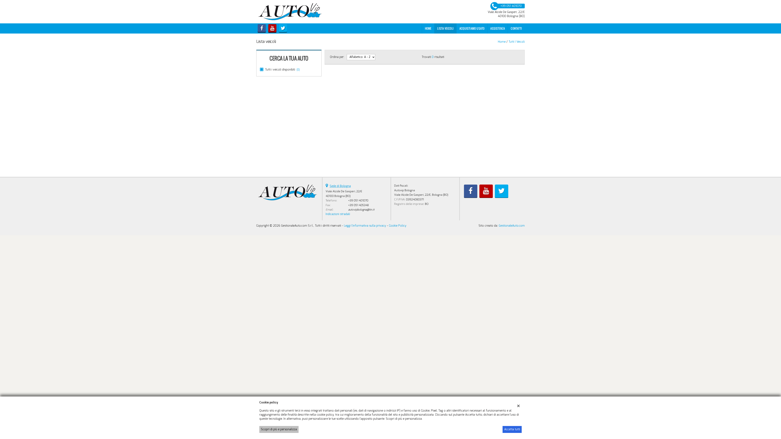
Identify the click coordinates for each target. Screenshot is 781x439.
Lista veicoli (445, 28)
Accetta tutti (512, 429)
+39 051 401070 (358, 200)
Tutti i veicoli (516, 42)
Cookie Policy (397, 226)
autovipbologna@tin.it (361, 209)
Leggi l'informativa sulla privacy (365, 226)
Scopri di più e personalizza (279, 429)
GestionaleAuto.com (512, 226)
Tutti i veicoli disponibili (282, 70)
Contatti (516, 28)
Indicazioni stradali (338, 214)
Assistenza (497, 28)
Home (428, 28)
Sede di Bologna (340, 186)
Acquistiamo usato (471, 28)
